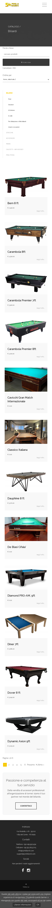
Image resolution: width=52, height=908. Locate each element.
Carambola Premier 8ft (21, 349)
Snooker (11, 104)
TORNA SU (26, 887)
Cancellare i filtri (9, 68)
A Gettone (11, 110)
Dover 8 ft (13, 692)
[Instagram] (28, 870)
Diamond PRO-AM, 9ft (21, 595)
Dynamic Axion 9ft (18, 741)
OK (38, 905)
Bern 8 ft (13, 203)
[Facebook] (23, 870)
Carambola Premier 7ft (21, 300)
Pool (9, 99)
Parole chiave (8, 48)
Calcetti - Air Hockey (14, 149)
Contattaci (26, 806)
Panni (8, 144)
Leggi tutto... (41, 211)
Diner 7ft (12, 644)
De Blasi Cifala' (16, 547)
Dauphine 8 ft (15, 498)
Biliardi (9, 93)
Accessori (10, 138)
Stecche (9, 132)
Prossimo (31, 765)
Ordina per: (7, 75)
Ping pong (10, 155)
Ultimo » (40, 765)
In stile (10, 116)
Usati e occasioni (13, 127)
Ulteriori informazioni (22, 905)
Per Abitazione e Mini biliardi (17, 121)
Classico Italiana (17, 449)
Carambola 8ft (16, 251)
